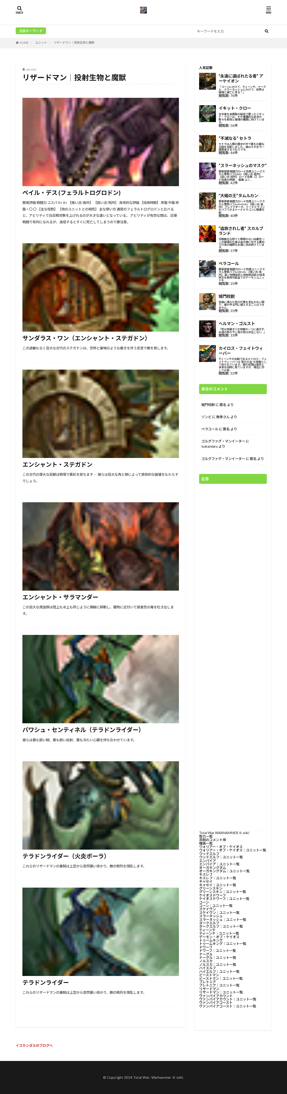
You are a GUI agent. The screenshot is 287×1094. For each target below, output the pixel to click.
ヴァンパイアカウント (216, 996)
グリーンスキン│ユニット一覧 (222, 892)
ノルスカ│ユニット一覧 (217, 964)
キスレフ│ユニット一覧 (217, 878)
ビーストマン (209, 975)
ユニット (41, 42)
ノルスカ (206, 961)
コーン (204, 902)
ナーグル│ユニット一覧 (217, 958)
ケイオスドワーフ (212, 895)
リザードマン (209, 989)
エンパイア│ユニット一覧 (219, 864)
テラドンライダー (45, 982)
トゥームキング (211, 940)
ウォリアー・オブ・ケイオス (221, 847)
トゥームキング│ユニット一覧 (222, 944)
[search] (266, 31)
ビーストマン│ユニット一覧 (221, 978)
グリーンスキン (210, 888)
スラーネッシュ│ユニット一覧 (222, 920)
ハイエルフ (207, 968)
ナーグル (206, 954)
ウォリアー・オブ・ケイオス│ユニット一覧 (232, 850)
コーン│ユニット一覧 (216, 906)
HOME (24, 43)
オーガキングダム (212, 868)
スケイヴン (207, 909)
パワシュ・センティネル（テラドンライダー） (83, 729)
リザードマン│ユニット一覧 (221, 992)
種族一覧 (206, 843)
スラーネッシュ (211, 916)
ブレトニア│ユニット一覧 (219, 985)
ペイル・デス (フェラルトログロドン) (71, 192)
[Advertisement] (233, 655)
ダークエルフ (209, 923)
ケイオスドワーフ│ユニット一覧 (224, 899)
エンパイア (207, 861)
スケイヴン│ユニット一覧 (219, 913)
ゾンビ (206, 417)
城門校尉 (208, 405)
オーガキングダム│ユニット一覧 (224, 871)
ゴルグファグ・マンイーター (223, 441)
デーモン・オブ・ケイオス (219, 937)
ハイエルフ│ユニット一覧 (219, 971)
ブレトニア (207, 982)
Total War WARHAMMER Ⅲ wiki (224, 833)
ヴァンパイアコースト (216, 1002)
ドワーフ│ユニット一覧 (217, 951)
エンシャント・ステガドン (57, 464)
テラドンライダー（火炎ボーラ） (66, 856)
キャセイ (206, 881)
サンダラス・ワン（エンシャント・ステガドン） (86, 338)
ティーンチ (207, 930)
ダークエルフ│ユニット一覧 (221, 926)
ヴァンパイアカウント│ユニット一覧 (227, 999)
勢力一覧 (206, 836)
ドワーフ (205, 947)
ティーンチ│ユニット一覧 (219, 933)
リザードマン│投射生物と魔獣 (74, 42)
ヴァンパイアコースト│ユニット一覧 (227, 1006)
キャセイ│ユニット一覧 (217, 885)
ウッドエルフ (209, 854)
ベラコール (209, 429)
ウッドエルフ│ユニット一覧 (221, 857)
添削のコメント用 (212, 840)
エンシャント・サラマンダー (60, 597)
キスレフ (206, 874)
